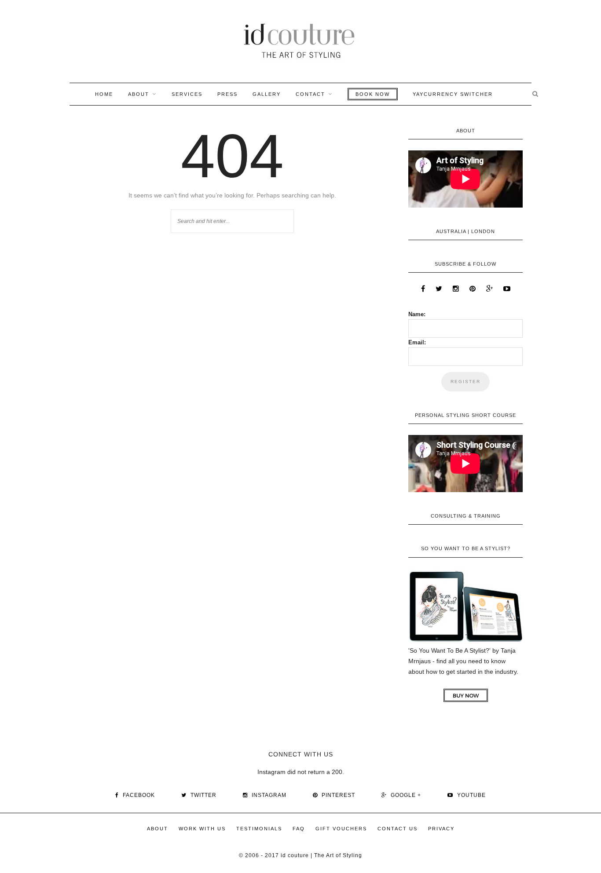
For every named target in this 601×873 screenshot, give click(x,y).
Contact (310, 94)
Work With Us (202, 828)
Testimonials (259, 828)
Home (104, 94)
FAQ (299, 828)
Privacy (441, 828)
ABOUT (138, 94)
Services (187, 94)
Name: (416, 314)
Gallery (267, 94)
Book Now (372, 94)
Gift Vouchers (341, 828)
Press (227, 94)
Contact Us (397, 828)
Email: (417, 342)
